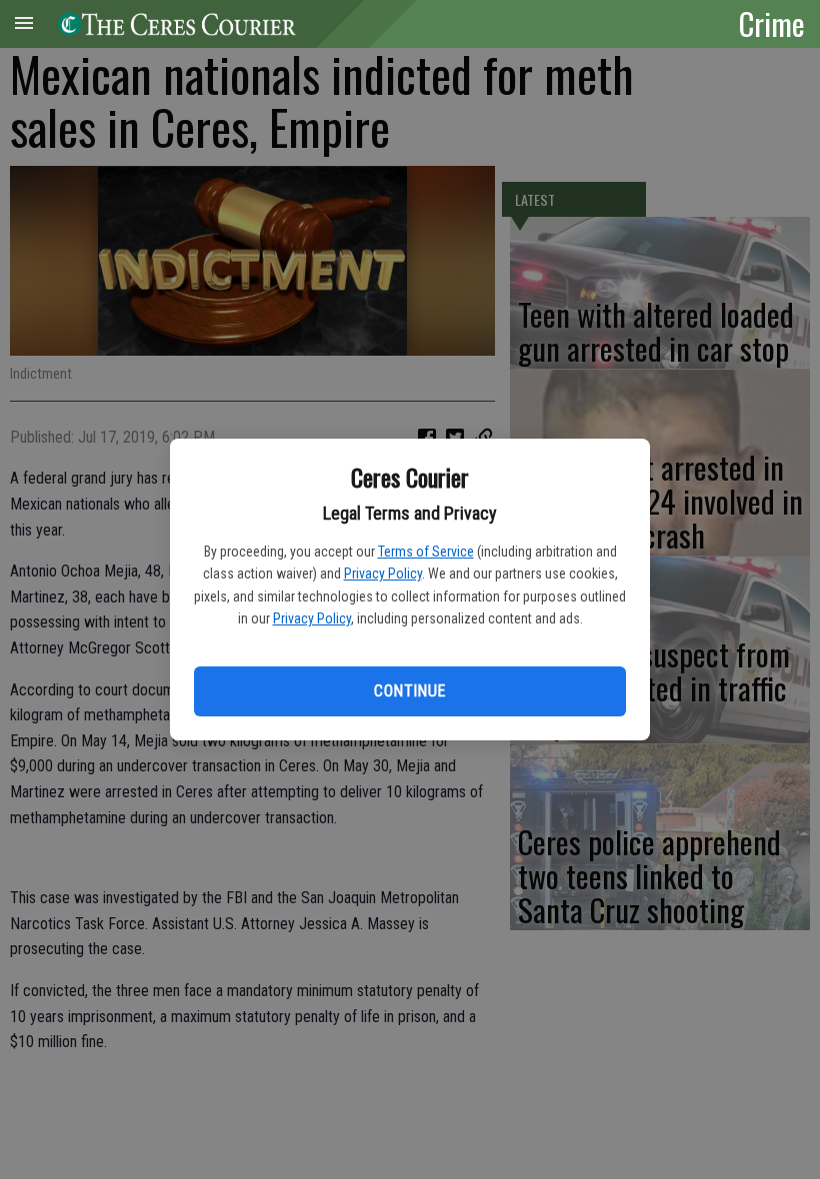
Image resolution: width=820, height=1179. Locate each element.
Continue (409, 690)
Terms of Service (426, 552)
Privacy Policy (383, 574)
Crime (772, 23)
